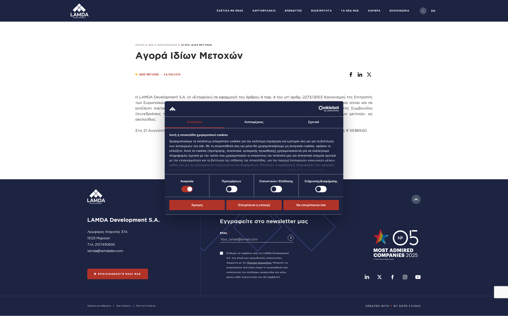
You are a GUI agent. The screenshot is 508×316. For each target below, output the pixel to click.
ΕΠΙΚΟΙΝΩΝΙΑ (399, 10)
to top (416, 199)
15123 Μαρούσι (98, 238)
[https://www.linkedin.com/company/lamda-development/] (367, 277)
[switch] (231, 189)
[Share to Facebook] (350, 74)
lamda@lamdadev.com (105, 251)
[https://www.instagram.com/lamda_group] (405, 277)
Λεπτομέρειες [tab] (254, 122)
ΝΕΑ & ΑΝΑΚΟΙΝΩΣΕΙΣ (163, 45)
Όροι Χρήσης (123, 306)
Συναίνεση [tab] (194, 122)
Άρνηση (197, 205)
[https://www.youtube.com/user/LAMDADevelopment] (418, 277)
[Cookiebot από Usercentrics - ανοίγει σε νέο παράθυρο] (321, 109)
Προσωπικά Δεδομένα (99, 306)
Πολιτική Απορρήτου (259, 262)
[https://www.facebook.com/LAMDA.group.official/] (392, 277)
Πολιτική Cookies (145, 306)
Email (224, 233)
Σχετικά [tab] (313, 122)
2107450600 (105, 244)
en (433, 10)
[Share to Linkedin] (360, 75)
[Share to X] (369, 74)
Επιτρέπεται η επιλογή (254, 205)
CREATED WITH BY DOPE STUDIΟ (393, 305)
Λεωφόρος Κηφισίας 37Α (107, 232)
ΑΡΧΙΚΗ (140, 45)
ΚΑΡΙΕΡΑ (374, 10)
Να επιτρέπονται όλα (311, 205)
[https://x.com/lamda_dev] (379, 277)
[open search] (423, 10)
